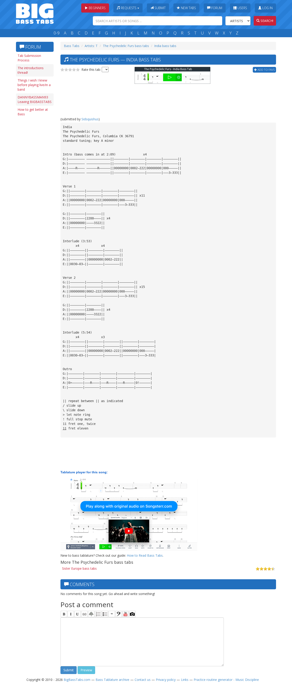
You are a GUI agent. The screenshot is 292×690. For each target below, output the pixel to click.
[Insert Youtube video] (125, 614)
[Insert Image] (91, 614)
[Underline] (77, 614)
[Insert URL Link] (84, 614)
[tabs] (118, 614)
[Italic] (71, 614)
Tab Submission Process (29, 57)
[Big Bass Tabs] (35, 13)
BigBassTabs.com (77, 679)
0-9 (57, 33)
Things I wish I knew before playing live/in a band (34, 85)
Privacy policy (166, 679)
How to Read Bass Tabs (145, 555)
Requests (128, 8)
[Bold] (64, 614)
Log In (267, 8)
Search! (266, 20)
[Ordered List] (98, 614)
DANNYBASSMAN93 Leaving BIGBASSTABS (35, 99)
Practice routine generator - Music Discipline (226, 679)
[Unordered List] (105, 614)
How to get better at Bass (33, 111)
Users (242, 8)
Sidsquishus (90, 119)
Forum (216, 8)
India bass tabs (165, 46)
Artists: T (91, 46)
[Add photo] (132, 614)
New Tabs (188, 8)
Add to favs (266, 70)
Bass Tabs (71, 46)
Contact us (143, 679)
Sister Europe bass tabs (79, 568)
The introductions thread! (31, 70)
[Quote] (112, 614)
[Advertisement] (34, 188)
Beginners (97, 8)
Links (184, 679)
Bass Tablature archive (112, 679)
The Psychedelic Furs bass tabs (126, 46)
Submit (160, 8)
